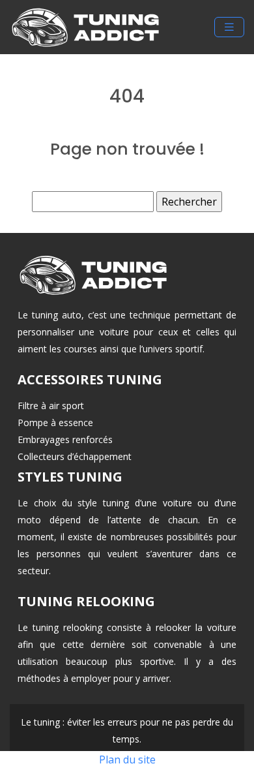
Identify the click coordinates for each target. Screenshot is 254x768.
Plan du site (127, 759)
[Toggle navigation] (229, 27)
